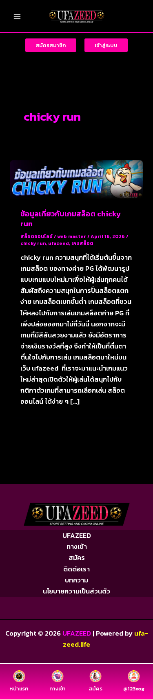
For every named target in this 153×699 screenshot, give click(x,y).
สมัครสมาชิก (50, 45)
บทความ (76, 580)
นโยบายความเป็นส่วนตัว (76, 591)
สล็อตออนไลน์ (36, 236)
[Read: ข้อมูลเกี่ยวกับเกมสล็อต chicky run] (76, 179)
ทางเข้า (77, 546)
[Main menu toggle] (17, 16)
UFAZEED (76, 535)
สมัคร (77, 557)
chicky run (33, 243)
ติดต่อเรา (76, 569)
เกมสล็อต (82, 243)
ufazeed (58, 243)
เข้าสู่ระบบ (106, 45)
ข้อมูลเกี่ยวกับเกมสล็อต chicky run (70, 218)
